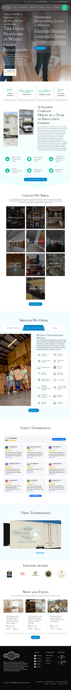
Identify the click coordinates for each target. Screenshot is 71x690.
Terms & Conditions (62, 683)
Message (36, 39)
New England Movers (50, 681)
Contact (48, 663)
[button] (15, 7)
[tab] (12, 328)
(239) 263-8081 (43, 1)
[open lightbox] (35, 534)
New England (58, 201)
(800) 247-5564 (63, 1)
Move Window (54, 34)
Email (35, 34)
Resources (48, 660)
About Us (48, 658)
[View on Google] (6, 447)
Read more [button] (8, 457)
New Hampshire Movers (61, 681)
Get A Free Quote (64, 7)
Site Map (46, 683)
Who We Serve (49, 655)
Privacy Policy (53, 683)
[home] (7, 8)
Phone (52, 29)
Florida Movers (39, 681)
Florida (23, 202)
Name (35, 29)
